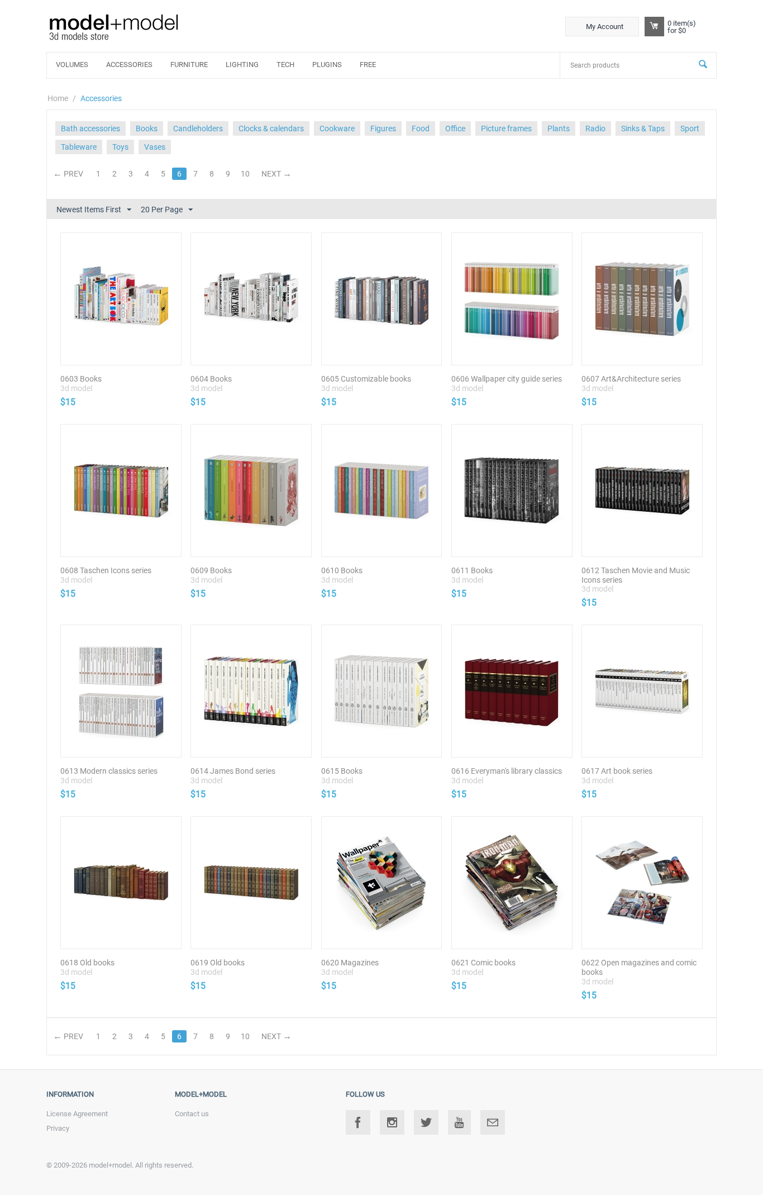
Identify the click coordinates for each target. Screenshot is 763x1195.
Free (368, 64)
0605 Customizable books (366, 378)
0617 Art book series (616, 770)
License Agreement (77, 1114)
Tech (285, 64)
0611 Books (472, 570)
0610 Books (342, 570)
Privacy (57, 1128)
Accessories (129, 64)
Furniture (189, 64)
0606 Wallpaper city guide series (506, 378)
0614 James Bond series (232, 770)
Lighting (242, 64)
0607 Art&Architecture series (631, 378)
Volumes (72, 64)
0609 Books (211, 570)
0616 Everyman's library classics (506, 770)
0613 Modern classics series (109, 770)
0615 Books (342, 770)
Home (57, 98)
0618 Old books (87, 962)
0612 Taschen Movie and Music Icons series (635, 575)
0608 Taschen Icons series (105, 570)
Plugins (327, 64)
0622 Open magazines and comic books (639, 967)
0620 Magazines (350, 962)
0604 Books (211, 378)
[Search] (703, 65)
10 (245, 173)
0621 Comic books (483, 962)
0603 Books (81, 378)
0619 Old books (217, 962)
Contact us (192, 1114)
